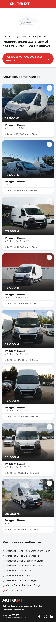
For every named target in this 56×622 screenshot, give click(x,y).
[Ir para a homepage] (20, 3)
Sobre (5, 606)
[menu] (4, 4)
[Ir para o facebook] (39, 616)
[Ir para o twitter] (45, 616)
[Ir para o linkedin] (52, 616)
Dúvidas (38, 606)
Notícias (19, 609)
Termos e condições (21, 606)
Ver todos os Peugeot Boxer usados (24, 58)
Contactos (8, 609)
